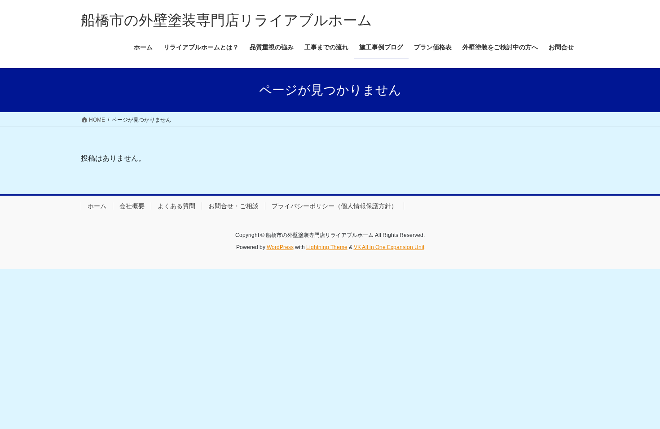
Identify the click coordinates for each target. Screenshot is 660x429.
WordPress (280, 247)
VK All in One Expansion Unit (389, 247)
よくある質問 (176, 206)
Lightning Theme (327, 247)
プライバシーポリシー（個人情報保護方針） (334, 206)
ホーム (97, 206)
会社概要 (132, 206)
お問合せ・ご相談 (233, 206)
